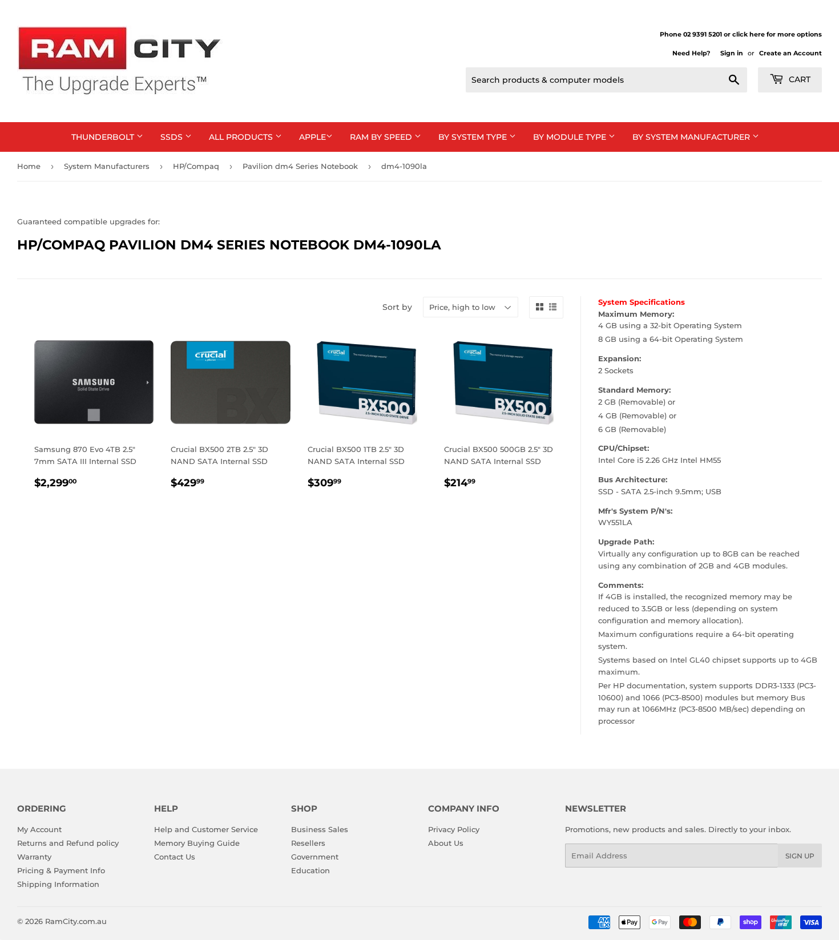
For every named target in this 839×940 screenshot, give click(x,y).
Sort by (397, 307)
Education (310, 870)
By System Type (473, 137)
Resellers (308, 843)
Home (29, 166)
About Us (445, 843)
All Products (242, 137)
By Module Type (570, 137)
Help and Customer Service (206, 829)
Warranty (34, 856)
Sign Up (799, 856)
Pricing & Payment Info (61, 870)
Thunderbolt (103, 137)
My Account (39, 829)
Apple (312, 137)
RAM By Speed (382, 137)
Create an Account (790, 53)
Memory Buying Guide (197, 843)
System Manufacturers (107, 166)
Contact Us (174, 856)
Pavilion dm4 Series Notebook (300, 166)
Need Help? (691, 53)
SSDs (172, 137)
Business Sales (319, 829)
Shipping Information (58, 884)
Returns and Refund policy (68, 843)
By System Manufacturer (692, 137)
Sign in (731, 53)
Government (314, 856)
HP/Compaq (196, 166)
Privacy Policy (453, 829)
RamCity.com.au (76, 921)
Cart (798, 79)
